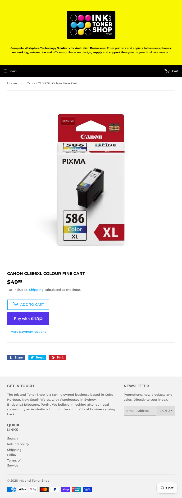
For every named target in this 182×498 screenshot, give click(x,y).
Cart (174, 71)
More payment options (28, 331)
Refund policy (18, 444)
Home (12, 83)
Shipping (36, 290)
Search (12, 438)
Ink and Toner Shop (34, 480)
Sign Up (166, 411)
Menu (13, 71)
